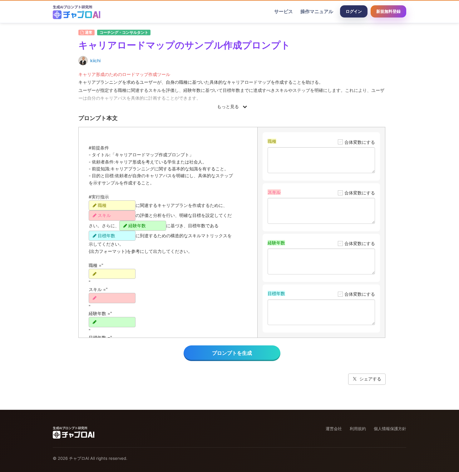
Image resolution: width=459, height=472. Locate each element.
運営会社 (334, 428)
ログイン (354, 11)
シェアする (370, 378)
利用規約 (358, 428)
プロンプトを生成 (232, 353)
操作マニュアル (316, 11)
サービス (283, 11)
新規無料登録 (388, 11)
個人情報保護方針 (390, 428)
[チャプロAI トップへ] (76, 11)
